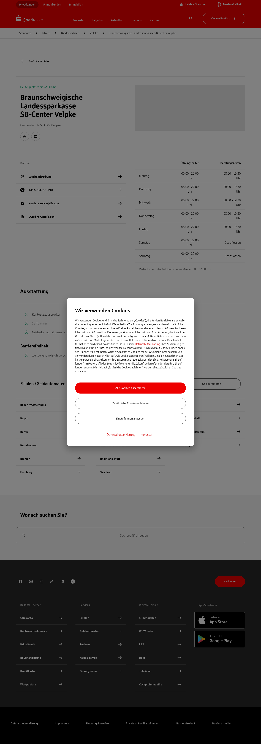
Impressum (147, 434)
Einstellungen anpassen (130, 418)
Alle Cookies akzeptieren (130, 387)
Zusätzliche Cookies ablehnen (130, 403)
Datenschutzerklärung (147, 343)
